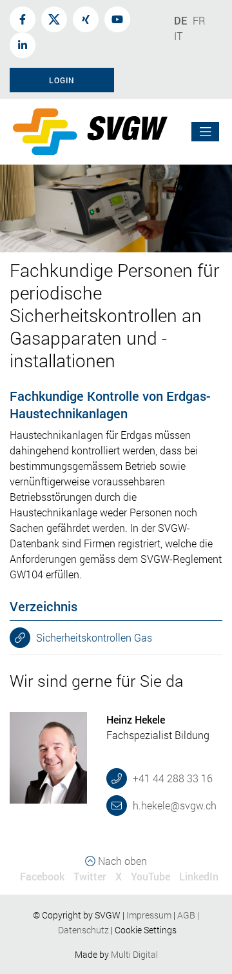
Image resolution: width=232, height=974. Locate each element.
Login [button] (62, 80)
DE (180, 20)
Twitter (89, 876)
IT (178, 36)
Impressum (148, 915)
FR (199, 20)
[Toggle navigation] (205, 132)
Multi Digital (134, 954)
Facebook (42, 876)
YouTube (150, 876)
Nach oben (121, 860)
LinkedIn (198, 876)
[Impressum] (172, 915)
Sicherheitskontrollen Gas (93, 637)
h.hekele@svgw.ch (173, 805)
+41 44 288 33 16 (171, 778)
